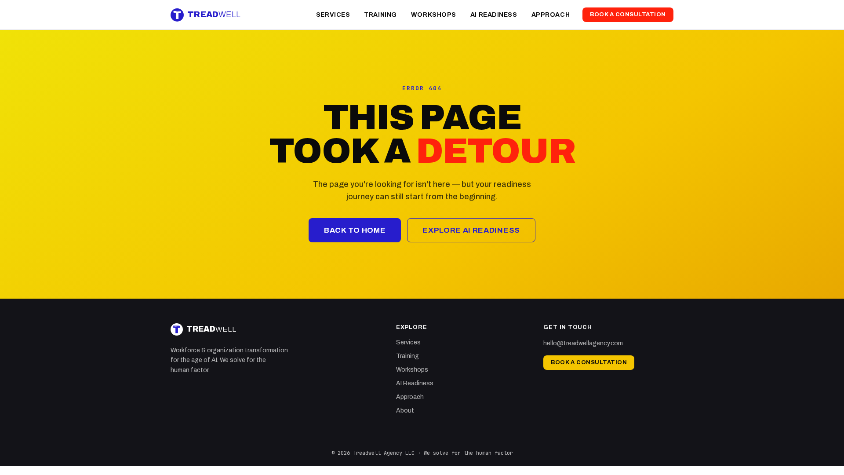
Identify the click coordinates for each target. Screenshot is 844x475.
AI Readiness (493, 14)
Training (380, 14)
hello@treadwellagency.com (583, 343)
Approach (550, 14)
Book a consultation (628, 14)
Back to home (355, 230)
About (405, 410)
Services (333, 14)
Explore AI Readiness (471, 230)
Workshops (433, 14)
